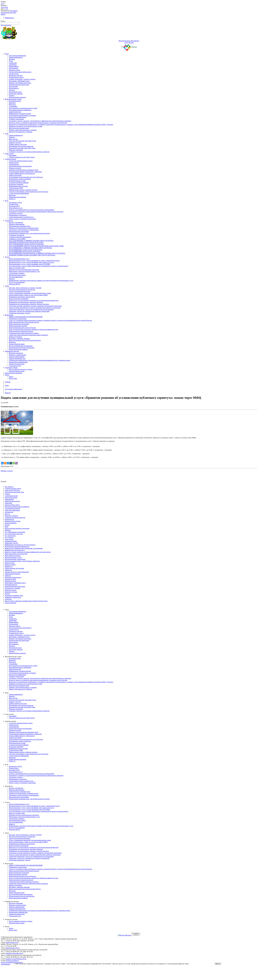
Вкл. (12, 11)
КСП (6, 201)
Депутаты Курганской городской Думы (22, 141)
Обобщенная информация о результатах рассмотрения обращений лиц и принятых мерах (39, 360)
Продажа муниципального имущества (22, 289)
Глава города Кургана (12, 490)
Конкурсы (12, 104)
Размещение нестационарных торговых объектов (26, 302)
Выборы (8, 530)
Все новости (9, 487)
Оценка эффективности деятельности (22, 173)
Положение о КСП (15, 202)
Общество (8, 570)
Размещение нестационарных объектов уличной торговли (29, 304)
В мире (7, 525)
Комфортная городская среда (15, 550)
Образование (9, 499)
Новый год (8, 566)
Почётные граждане (16, 75)
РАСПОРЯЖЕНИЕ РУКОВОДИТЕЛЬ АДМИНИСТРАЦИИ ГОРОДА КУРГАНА (37, 253)
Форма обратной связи (16, 344)
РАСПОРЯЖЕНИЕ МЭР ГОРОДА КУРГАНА (25, 251)
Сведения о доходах (16, 213)
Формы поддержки (15, 337)
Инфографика (13, 66)
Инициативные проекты (17, 97)
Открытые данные (11, 367)
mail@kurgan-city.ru (12, 942)
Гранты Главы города (12, 505)
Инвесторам (9, 315)
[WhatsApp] (13, 463)
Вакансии (12, 103)
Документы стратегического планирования (24, 230)
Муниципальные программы (19, 231)
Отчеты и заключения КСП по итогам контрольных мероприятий (31, 210)
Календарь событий (15, 94)
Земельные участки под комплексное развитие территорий (29, 311)
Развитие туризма (11, 592)
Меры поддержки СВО (17, 268)
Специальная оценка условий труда (21, 217)
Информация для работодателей (20, 113)
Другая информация (16, 277)
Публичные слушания (12, 588)
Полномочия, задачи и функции (20, 179)
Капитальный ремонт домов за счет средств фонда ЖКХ (28, 295)
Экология (8, 599)
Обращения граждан (12, 351)
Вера (6, 526)
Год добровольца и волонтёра (15, 532)
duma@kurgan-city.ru (12, 948)
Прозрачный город (15, 92)
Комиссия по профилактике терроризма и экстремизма (24, 548)
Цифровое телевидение (13, 597)
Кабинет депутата (15, 142)
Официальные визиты (12, 574)
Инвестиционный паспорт (18, 326)
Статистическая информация (19, 193)
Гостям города (14, 74)
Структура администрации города (20, 161)
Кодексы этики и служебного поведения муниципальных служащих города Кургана (38, 123)
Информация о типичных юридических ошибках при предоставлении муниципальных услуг (41, 280)
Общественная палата (12, 501)
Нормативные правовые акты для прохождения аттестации (29, 233)
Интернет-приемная (16, 150)
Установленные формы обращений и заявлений (25, 172)
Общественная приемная (17, 197)
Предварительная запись (17, 275)
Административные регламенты (20, 237)
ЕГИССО (12, 199)
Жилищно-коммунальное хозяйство (17, 506)
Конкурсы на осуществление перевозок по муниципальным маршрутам (33, 300)
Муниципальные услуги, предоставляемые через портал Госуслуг (31, 262)
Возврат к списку (7, 471)
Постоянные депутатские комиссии (21, 146)
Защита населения (15, 175)
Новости (12, 137)
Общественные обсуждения (14, 568)
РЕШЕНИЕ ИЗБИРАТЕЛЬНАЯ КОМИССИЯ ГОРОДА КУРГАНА (32, 255)
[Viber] (16, 463)
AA (2, 7)
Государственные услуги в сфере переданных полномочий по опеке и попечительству (38, 266)
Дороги (7, 494)
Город (7, 54)
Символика (13, 63)
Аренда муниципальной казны (19, 291)
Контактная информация (17, 117)
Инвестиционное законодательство (21, 331)
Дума (6, 133)
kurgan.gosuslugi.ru (12, 960)
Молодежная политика (13, 555)
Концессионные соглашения (18, 298)
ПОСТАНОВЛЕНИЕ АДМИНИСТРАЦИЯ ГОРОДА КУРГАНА (31, 240)
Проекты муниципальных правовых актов (23, 170)
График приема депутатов (18, 144)
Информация (9, 18)
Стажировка (13, 106)
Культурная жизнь (11, 497)
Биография (12, 155)
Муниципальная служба (13, 99)
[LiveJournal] (11, 463)
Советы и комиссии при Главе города (22, 157)
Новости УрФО (10, 565)
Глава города (9, 153)
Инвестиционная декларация (19, 324)
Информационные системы (18, 186)
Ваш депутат (13, 139)
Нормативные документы (18, 215)
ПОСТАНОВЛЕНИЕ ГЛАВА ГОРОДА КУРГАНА (26, 244)
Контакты (12, 195)
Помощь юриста (10, 581)
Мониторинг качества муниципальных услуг (24, 271)
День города (9, 539)
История (12, 59)
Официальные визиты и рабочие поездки (23, 190)
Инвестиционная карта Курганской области (24, 322)
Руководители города (16, 77)
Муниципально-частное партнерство (21, 347)
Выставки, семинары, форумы (19, 338)
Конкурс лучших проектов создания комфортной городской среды (28, 552)
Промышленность (11, 584)
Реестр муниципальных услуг (19, 259)
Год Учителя (9, 537)
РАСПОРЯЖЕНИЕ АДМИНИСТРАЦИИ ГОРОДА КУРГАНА (30, 248)
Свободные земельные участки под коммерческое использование (31, 309)
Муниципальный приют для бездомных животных (22, 561)
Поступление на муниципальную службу (23, 108)
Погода (7, 514)
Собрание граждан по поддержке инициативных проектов (29, 152)
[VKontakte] (2, 463)
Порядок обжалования (16, 224)
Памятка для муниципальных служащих (23, 130)
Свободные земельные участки (19, 313)
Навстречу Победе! (11, 516)
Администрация (10, 159)
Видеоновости (14, 88)
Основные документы (16, 235)
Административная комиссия (15, 517)
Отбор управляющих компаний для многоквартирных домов (30, 293)
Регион (7, 594)
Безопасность (9, 519)
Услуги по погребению (17, 282)
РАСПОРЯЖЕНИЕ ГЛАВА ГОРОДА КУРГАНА (25, 250)
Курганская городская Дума (14, 492)
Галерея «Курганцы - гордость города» (22, 79)
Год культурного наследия (14, 534)
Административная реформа (19, 182)
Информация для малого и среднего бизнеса (20, 545)
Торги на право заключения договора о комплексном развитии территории (35, 308)
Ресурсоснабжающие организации (21, 346)
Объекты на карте (15, 168)
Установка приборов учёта (14, 595)
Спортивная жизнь (11, 496)
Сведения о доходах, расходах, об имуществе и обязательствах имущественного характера (40, 121)
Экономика (13, 65)
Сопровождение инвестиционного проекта (24, 333)
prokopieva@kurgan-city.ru (14, 953)
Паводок (8, 575)
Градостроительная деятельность (20, 72)
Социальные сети (15, 366)
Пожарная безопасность (13, 577)
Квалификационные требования (20, 110)
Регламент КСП (14, 206)
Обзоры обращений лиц (17, 358)
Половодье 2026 (10, 579)
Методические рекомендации (19, 128)
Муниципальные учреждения (15, 559)
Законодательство (15, 112)
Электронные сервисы (16, 273)
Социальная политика (12, 508)
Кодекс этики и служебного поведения (22, 219)
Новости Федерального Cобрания (20, 132)
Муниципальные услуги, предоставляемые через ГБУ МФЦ (29, 264)
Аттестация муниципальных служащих (22, 115)
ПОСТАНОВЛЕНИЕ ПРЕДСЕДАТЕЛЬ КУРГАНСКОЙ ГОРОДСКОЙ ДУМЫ (36, 246)
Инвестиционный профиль (18, 349)
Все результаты (6, 25)
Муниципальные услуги (13, 557)
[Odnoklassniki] (5, 463)
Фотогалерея (13, 86)
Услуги (7, 257)
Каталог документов (16, 222)
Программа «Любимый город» (19, 81)
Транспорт (8, 503)
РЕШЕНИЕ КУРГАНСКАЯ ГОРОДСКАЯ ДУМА (26, 242)
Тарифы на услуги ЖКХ (17, 239)
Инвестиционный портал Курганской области (25, 340)
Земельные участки (11, 543)
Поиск (7, 375)
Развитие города (14, 70)
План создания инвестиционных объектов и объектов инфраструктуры (33, 329)
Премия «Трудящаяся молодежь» (20, 83)
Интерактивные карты (16, 371)
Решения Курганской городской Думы (22, 148)
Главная (7, 382)
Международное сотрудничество (16, 554)
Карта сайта (13, 378)
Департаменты (14, 164)
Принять (217, 963)
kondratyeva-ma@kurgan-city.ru (16, 959)
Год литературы (10, 536)
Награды (12, 90)
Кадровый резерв (15, 101)
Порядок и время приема (17, 355)
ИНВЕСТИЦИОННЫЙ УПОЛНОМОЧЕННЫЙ (25, 317)
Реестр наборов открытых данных (20, 369)
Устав (11, 61)
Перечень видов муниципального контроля (24, 269)
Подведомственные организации (20, 166)
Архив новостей (10, 603)
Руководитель (13, 204)
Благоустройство (10, 523)
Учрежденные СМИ (16, 188)
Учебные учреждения (16, 119)
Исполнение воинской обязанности (17, 546)
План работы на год (16, 208)
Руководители (14, 162)
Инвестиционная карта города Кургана (22, 328)
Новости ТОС (10, 563)
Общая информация (16, 57)
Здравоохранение (11, 541)
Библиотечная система (12, 521)
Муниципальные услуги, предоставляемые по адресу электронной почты (34, 260)
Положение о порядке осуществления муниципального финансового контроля (36, 211)
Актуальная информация (17, 55)
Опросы (11, 95)
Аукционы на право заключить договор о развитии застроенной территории (35, 306)
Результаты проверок (16, 184)
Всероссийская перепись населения (17, 528)
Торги (7, 286)
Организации (13, 68)
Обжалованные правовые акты (19, 226)
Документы (9, 220)
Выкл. (16, 11)
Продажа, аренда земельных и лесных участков (25, 288)
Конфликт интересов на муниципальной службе (25, 126)
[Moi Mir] (8, 463)
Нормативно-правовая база (18, 362)
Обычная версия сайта (8, 12)
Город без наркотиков (12, 510)
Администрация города (13, 488)
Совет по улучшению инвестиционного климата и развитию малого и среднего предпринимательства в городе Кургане (50, 320)
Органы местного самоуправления (17, 572)
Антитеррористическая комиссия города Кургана (26, 177)
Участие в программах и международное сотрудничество (28, 191)
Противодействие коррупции (19, 84)
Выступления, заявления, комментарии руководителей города (26, 601)
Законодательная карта (16, 364)
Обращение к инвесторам (18, 318)
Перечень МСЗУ (14, 284)
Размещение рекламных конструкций (22, 297)
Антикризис (9, 512)
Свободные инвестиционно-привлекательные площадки (28, 335)
